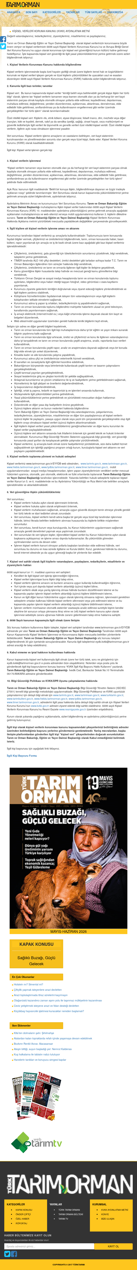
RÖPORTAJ (21, 1223)
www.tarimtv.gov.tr (91, 463)
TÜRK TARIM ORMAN (69, 1209)
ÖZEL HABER (22, 1218)
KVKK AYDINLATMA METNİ (114, 1209)
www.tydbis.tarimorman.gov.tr (57, 467)
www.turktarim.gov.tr (112, 695)
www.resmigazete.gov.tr (72, 709)
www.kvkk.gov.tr (40, 705)
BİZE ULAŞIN (107, 1218)
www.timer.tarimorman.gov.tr (92, 467)
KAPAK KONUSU (24, 1209)
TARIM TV (63, 1218)
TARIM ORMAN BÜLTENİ (71, 1214)
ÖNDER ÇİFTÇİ (23, 1214)
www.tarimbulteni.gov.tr (20, 698)
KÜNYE (105, 1214)
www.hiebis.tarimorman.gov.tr (23, 467)
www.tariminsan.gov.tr (114, 463)
